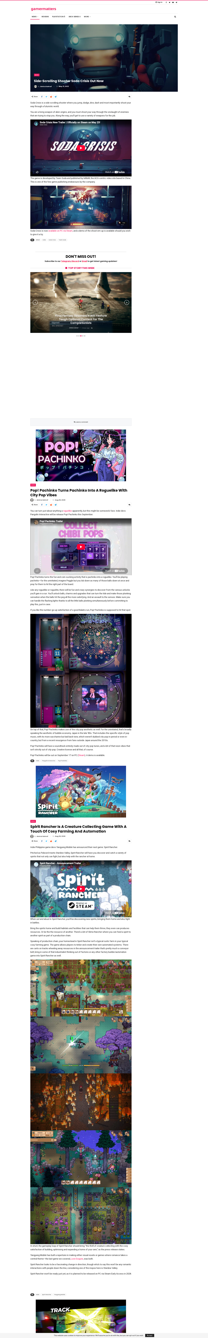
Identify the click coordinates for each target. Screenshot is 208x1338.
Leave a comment (81, 422)
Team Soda (62, 240)
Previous (35, 302)
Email (84, 261)
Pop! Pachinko (62, 761)
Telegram (66, 261)
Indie (44, 240)
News (37, 75)
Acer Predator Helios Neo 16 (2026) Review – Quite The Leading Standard (81, 330)
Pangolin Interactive (48, 761)
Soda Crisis (52, 240)
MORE (86, 16)
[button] (81, 642)
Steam (81, 755)
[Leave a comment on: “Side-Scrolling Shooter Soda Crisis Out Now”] (129, 97)
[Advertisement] (81, 380)
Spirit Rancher (46, 1295)
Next (126, 302)
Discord (75, 261)
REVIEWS (45, 16)
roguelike (67, 511)
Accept (149, 1335)
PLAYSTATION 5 (58, 16)
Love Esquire (77, 1258)
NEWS (34, 16)
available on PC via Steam (60, 230)
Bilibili (38, 240)
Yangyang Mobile (59, 1295)
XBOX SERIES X (75, 16)
